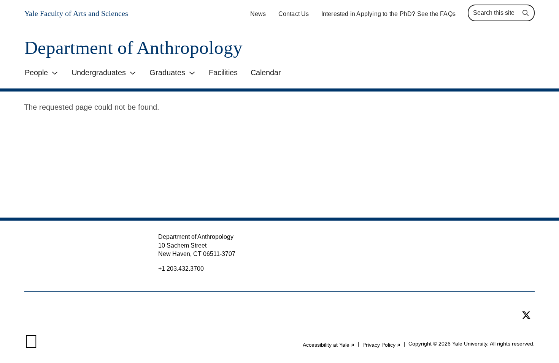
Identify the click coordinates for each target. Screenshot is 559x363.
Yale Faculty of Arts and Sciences (76, 13)
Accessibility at (329, 345)
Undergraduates (98, 72)
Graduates (167, 72)
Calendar (266, 72)
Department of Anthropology (133, 47)
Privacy (381, 345)
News (258, 14)
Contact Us (293, 14)
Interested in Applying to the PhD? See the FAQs (388, 14)
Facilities (223, 72)
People (36, 72)
